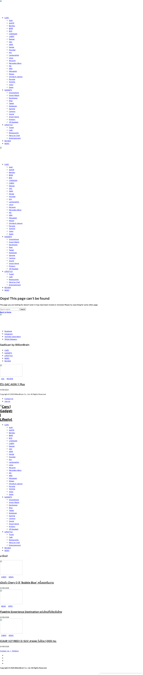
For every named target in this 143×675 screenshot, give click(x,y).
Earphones (13, 505)
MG (10, 473)
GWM (11, 451)
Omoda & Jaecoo (15, 483)
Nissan (11, 481)
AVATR (11, 430)
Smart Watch (14, 502)
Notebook (13, 513)
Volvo (11, 491)
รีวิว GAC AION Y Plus (12, 384)
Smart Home (14, 523)
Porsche (12, 486)
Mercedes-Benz (15, 470)
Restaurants (14, 540)
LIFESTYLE (8, 531)
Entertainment (15, 545)
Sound (11, 521)
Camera (12, 518)
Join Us (7, 401)
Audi (11, 427)
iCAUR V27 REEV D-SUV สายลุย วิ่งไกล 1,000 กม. (28, 641)
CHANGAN (13, 440)
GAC (10, 449)
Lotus (11, 465)
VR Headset (13, 529)
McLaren (12, 467)
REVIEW (7, 548)
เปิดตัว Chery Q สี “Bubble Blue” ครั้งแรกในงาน (27, 582)
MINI (10, 475)
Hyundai (12, 457)
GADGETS (8, 497)
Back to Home (5, 312)
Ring (11, 507)
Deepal (12, 446)
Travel (11, 534)
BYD (10, 438)
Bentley (12, 432)
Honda (11, 454)
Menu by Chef (14, 542)
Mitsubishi (13, 478)
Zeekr (11, 494)
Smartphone (14, 499)
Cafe (11, 537)
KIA (10, 459)
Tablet (11, 510)
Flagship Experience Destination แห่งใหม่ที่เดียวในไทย (31, 612)
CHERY (11, 443)
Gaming (12, 515)
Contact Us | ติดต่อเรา (9, 651)
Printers (12, 526)
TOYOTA (12, 489)
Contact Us (8, 398)
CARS (6, 424)
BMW (11, 435)
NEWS (6, 550)
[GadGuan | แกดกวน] (6, 159)
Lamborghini (14, 462)
